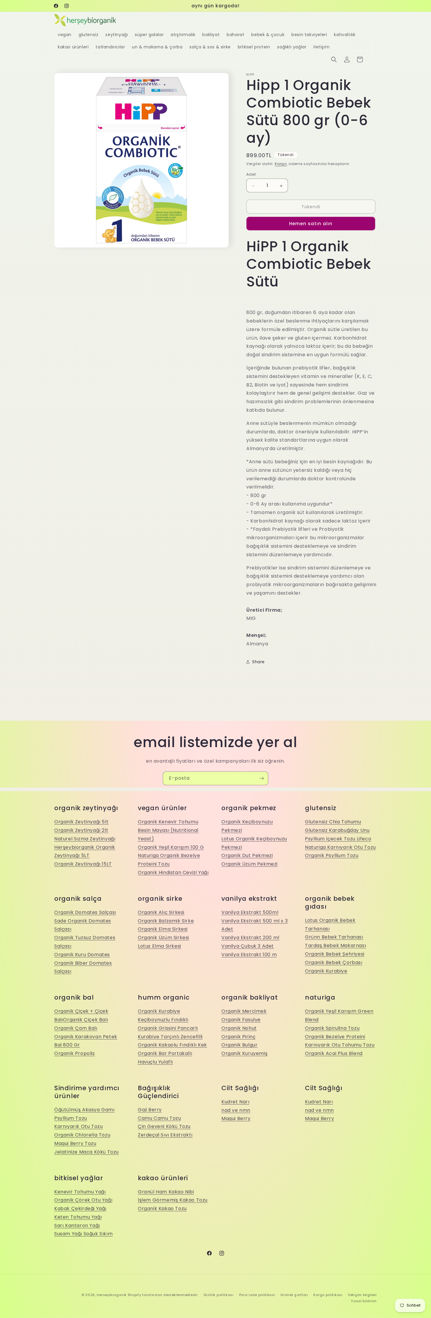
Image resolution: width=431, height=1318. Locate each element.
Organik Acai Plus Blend (334, 1053)
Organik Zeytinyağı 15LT (83, 864)
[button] (334, 59)
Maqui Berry (236, 1118)
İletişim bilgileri (362, 1294)
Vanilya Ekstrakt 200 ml (250, 937)
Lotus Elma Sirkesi (159, 946)
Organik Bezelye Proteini (335, 1036)
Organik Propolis (74, 1053)
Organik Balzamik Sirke (166, 920)
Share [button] (258, 662)
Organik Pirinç (238, 1036)
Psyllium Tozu (70, 1118)
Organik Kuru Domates (82, 954)
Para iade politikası (257, 1294)
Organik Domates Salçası (85, 912)
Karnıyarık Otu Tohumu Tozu (340, 1044)
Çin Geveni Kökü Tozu (164, 1126)
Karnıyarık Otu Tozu (78, 1126)
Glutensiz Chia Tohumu (333, 821)
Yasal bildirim (364, 1301)
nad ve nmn (235, 1110)
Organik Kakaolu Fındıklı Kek (172, 1044)
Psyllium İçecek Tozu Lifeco (338, 838)
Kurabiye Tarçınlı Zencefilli (170, 1036)
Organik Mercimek (244, 1011)
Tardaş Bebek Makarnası (335, 945)
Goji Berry (150, 1109)
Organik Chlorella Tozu (82, 1135)
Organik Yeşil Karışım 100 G (171, 847)
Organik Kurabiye (326, 971)
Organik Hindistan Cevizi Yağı (173, 872)
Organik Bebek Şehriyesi (334, 954)
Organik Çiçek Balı (85, 1019)
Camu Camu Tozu (159, 1118)
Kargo (281, 163)
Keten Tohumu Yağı (78, 1217)
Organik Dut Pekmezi (247, 855)
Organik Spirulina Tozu (332, 1028)
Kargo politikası (327, 1294)
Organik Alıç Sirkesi (161, 912)
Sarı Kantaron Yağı (77, 1225)
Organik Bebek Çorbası (333, 962)
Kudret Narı (235, 1101)
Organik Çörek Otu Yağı (83, 1200)
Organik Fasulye (241, 1019)
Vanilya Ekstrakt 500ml (249, 912)
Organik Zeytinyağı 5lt (81, 821)
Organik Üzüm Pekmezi (249, 864)
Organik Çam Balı (75, 1028)
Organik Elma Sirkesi (163, 929)
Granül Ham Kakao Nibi (166, 1191)
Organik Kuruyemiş (244, 1053)
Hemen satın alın (310, 223)
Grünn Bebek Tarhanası (334, 937)
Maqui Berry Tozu (75, 1143)
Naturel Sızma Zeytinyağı (84, 838)
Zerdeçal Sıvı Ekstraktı (165, 1135)
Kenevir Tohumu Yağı (80, 1191)
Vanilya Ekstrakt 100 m (249, 954)
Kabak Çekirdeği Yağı (80, 1208)
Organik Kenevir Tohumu (168, 821)
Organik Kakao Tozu (162, 1208)
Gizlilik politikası (218, 1294)
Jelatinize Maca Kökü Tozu (86, 1152)
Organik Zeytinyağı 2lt (81, 830)
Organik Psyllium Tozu (332, 855)
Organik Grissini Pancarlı (168, 1028)
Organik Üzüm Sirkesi (163, 937)
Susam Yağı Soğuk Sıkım (83, 1233)
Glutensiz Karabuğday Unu (337, 830)
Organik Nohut (239, 1028)
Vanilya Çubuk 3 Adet (247, 946)
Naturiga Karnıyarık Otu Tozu (340, 847)
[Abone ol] (261, 778)
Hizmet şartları (294, 1294)
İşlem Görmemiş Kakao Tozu (173, 1200)
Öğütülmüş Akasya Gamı (84, 1109)
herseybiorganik (112, 1294)
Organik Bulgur (239, 1044)
